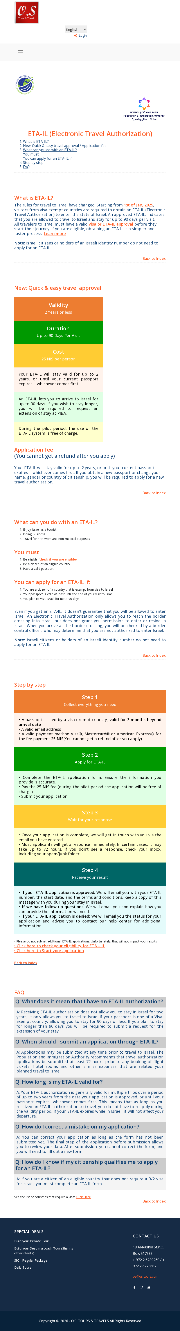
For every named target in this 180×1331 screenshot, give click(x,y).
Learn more (55, 233)
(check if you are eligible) (57, 559)
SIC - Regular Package (30, 1260)
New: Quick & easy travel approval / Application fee (64, 145)
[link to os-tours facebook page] (134, 1288)
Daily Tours (22, 1267)
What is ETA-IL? (36, 141)
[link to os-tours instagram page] (141, 1288)
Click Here (83, 1197)
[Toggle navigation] (20, 52)
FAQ (26, 166)
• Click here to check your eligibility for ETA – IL (59, 945)
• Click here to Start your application (49, 950)
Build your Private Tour (31, 1241)
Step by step (33, 162)
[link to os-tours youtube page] (148, 1288)
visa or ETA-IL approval (111, 224)
